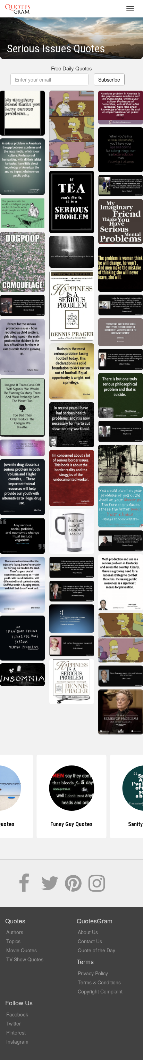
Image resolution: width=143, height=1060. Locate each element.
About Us (88, 932)
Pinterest (16, 1032)
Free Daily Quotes (71, 68)
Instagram (17, 1041)
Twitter (13, 1023)
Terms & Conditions (99, 982)
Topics (13, 941)
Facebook (17, 1014)
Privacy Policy (93, 973)
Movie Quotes (21, 950)
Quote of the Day (96, 950)
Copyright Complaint (100, 991)
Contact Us (90, 941)
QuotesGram (17, 8)
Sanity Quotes (71, 824)
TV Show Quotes (24, 959)
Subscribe (109, 79)
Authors (14, 932)
